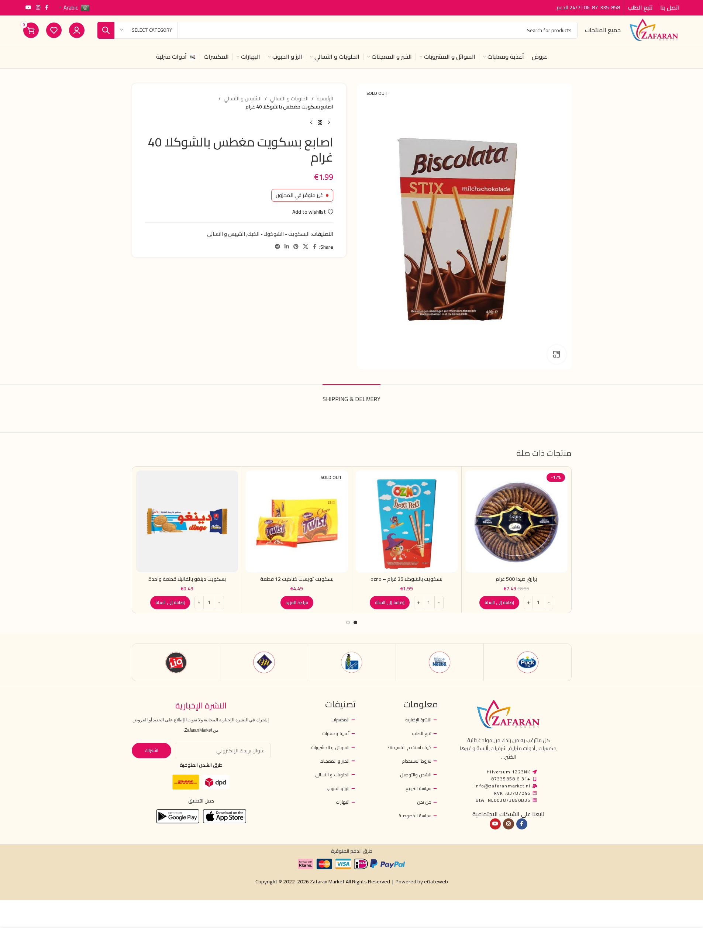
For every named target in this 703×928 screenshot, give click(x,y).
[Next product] (311, 122)
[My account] (76, 30)
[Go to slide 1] (355, 622)
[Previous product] (328, 122)
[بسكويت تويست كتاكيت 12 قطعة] (297, 521)
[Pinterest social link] (296, 247)
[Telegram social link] (277, 247)
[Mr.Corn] (352, 662)
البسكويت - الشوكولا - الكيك (278, 234)
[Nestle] (439, 662)
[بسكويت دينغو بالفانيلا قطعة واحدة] (187, 521)
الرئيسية (325, 98)
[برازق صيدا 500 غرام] (516, 521)
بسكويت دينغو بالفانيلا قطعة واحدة (187, 579)
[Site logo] (654, 29)
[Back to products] (320, 122)
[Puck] (527, 662)
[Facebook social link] (46, 8)
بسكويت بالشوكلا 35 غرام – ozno (406, 579)
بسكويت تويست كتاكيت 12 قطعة (297, 579)
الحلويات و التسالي (289, 98)
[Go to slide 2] (348, 622)
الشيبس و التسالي (243, 98)
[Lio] (176, 662)
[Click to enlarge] (556, 354)
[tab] (351, 395)
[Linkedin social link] (286, 247)
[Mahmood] (264, 662)
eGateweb (436, 881)
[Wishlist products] (53, 30)
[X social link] (305, 247)
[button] (499, 602)
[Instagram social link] (38, 8)
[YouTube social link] (28, 8)
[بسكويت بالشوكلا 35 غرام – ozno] (407, 521)
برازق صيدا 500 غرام (516, 579)
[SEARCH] (105, 30)
